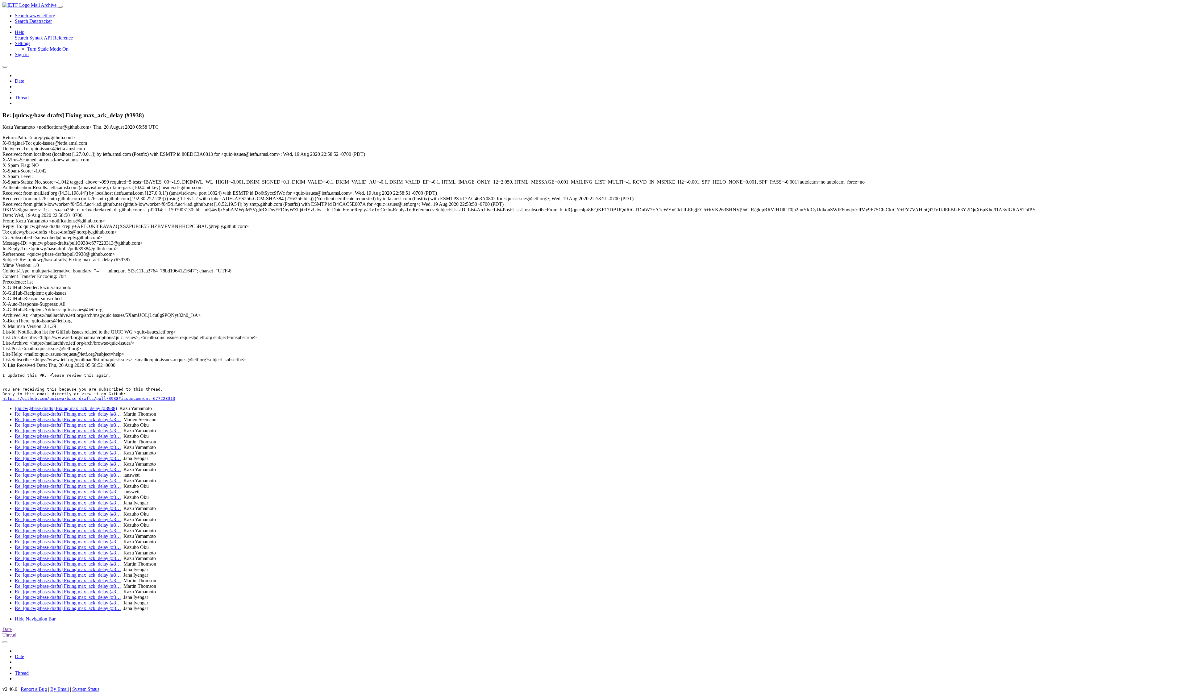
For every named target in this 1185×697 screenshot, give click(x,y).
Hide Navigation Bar (35, 618)
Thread (22, 97)
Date (19, 81)
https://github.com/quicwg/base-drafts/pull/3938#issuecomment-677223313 (88, 398)
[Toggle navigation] (60, 7)
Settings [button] (22, 43)
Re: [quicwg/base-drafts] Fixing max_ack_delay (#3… (68, 414)
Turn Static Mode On (48, 49)
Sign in (22, 54)
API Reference (58, 37)
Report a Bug (34, 689)
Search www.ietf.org (35, 15)
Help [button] (19, 32)
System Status (85, 689)
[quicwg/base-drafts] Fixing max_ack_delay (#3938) (66, 408)
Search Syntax (29, 37)
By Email (59, 689)
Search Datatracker (33, 21)
